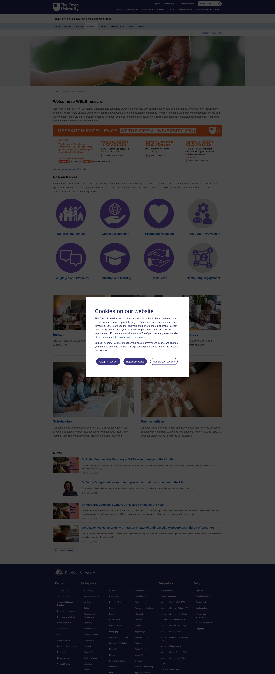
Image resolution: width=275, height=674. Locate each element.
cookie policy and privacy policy (128, 337)
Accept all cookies (108, 361)
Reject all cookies (135, 361)
